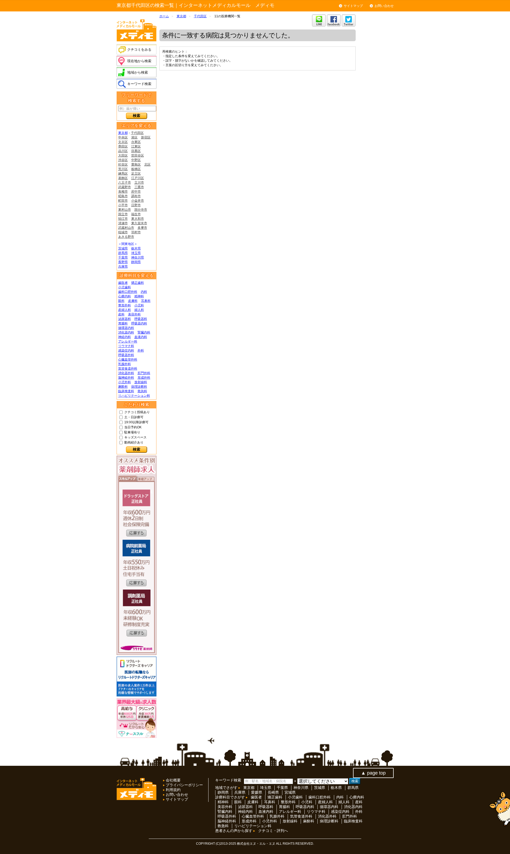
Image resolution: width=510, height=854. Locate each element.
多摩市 (142, 228)
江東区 (136, 146)
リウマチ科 (126, 346)
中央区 (123, 137)
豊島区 (136, 164)
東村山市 (124, 210)
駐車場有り (132, 432)
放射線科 (140, 382)
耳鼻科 (146, 301)
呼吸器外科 (126, 355)
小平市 (123, 205)
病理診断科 (139, 386)
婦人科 (139, 310)
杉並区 (123, 164)
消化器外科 (126, 373)
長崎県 (273, 792)
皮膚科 (133, 301)
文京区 (123, 142)
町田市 (123, 200)
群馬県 (123, 253)
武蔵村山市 (126, 228)
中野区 (136, 160)
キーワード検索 (139, 84)
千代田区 (137, 133)
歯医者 (123, 283)
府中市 (136, 191)
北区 (147, 164)
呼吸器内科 (139, 323)
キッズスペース (135, 437)
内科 (144, 292)
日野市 (136, 205)
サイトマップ (353, 6)
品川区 (123, 151)
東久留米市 (139, 223)
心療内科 (124, 296)
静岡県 (136, 262)
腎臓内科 (144, 332)
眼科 (121, 301)
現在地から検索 (139, 61)
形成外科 (144, 377)
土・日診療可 (133, 417)
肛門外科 (144, 373)
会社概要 (173, 780)
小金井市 (137, 200)
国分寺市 (140, 210)
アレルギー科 (127, 341)
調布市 (136, 196)
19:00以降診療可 (136, 422)
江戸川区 (137, 178)
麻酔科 (123, 386)
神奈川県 (137, 257)
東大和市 (137, 219)
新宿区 (146, 137)
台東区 (136, 142)
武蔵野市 (124, 187)
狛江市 (123, 219)
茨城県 (123, 248)
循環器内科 (126, 328)
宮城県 (290, 792)
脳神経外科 (126, 377)
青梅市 (123, 191)
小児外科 (124, 382)
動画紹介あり (133, 442)
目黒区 (136, 151)
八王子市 (124, 182)
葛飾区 (123, 178)
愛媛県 (256, 792)
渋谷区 (123, 160)
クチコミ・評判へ (273, 830)
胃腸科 (123, 323)
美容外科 (134, 314)
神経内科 (124, 337)
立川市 (139, 182)
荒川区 (123, 169)
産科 (121, 314)
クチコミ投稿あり (137, 412)
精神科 (139, 296)
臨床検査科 (126, 391)
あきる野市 (126, 237)
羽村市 (136, 232)
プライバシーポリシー (184, 785)
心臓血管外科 (127, 359)
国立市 (123, 214)
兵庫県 (123, 266)
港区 (134, 137)
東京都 (123, 133)
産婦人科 (124, 310)
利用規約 (173, 790)
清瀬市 (123, 223)
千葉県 (123, 257)
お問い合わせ (384, 6)
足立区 (136, 173)
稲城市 (123, 232)
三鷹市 (139, 187)
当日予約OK (133, 427)
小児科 (139, 305)
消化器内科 (126, 332)
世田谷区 (137, 155)
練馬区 (123, 173)
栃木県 (136, 248)
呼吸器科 (140, 319)
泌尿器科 (124, 319)
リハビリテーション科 (134, 396)
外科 (141, 350)
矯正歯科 (137, 283)
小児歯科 (124, 287)
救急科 (142, 391)
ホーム (164, 16)
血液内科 (140, 337)
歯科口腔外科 (127, 292)
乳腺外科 (124, 364)
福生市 (136, 214)
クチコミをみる (139, 50)
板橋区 (136, 169)
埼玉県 (136, 253)
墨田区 (123, 146)
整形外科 (124, 305)
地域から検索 (137, 72)
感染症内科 (126, 350)
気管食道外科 (127, 368)
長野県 (123, 262)
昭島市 (123, 196)
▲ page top (373, 773)
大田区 (123, 155)
